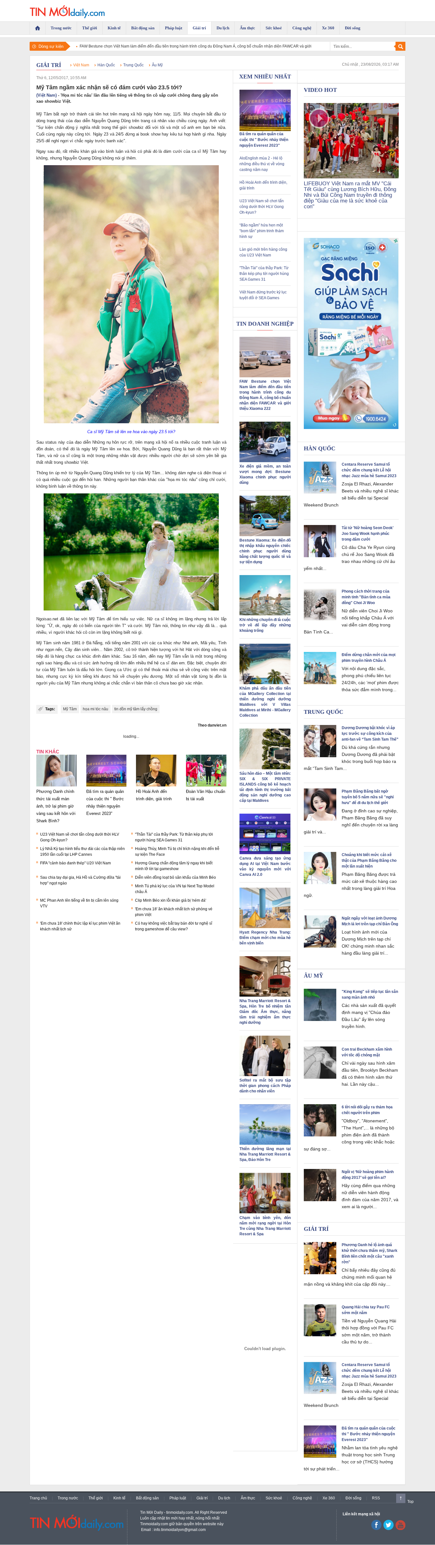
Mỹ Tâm (70, 709)
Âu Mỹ (157, 65)
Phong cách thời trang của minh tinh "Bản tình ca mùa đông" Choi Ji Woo (366, 597)
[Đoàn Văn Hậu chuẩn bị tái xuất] (206, 786)
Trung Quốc (133, 65)
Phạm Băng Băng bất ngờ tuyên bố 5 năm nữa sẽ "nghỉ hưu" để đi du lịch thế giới (368, 797)
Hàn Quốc (106, 65)
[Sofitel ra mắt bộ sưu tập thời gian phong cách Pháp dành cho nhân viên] (264, 1075)
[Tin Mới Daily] (67, 10)
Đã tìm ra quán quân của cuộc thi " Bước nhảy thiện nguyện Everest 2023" (263, 140)
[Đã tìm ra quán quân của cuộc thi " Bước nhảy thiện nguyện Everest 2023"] (106, 786)
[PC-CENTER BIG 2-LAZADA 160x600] (265, 1349)
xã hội (136, 114)
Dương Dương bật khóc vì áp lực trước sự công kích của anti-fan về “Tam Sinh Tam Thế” (370, 734)
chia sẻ (177, 669)
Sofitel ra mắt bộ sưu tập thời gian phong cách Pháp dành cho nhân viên (265, 1085)
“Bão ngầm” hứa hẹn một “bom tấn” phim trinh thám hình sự (261, 231)
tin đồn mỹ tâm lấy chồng (135, 709)
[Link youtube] (376, 1529)
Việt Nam (81, 65)
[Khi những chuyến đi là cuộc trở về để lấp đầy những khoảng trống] (264, 614)
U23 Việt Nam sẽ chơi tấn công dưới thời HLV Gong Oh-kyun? (261, 207)
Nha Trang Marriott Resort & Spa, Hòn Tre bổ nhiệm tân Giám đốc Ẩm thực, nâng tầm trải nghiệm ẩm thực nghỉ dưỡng (265, 1012)
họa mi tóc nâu (95, 709)
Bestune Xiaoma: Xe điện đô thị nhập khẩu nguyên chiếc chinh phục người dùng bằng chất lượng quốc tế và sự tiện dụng (265, 551)
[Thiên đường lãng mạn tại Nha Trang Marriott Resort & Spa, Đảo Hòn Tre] (264, 1143)
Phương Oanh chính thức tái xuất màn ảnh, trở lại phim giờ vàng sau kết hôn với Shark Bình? (55, 806)
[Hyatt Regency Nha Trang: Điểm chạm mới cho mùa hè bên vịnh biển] (264, 927)
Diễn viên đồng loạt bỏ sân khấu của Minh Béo (175, 877)
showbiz (136, 127)
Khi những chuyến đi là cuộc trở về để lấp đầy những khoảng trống (265, 625)
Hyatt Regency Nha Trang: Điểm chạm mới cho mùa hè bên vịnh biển (265, 937)
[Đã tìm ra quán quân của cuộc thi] (265, 130)
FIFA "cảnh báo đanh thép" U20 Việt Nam (75, 863)
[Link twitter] (388, 1529)
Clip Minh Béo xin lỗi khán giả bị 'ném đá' (170, 900)
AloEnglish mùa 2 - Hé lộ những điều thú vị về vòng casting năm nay (261, 164)
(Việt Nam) (46, 95)
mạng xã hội (155, 442)
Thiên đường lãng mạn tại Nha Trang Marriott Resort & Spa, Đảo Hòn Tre (265, 1154)
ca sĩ (196, 151)
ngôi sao (44, 663)
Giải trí (48, 65)
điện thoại (212, 472)
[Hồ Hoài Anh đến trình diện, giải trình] (156, 786)
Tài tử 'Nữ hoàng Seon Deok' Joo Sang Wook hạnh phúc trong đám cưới (368, 534)
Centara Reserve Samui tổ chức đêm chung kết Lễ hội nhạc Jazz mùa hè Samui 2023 (369, 470)
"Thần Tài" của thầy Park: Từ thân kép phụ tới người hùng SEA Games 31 (264, 274)
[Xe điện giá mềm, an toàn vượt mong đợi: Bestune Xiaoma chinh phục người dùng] (264, 461)
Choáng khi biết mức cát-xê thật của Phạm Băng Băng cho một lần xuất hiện (369, 861)
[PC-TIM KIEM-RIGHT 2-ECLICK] (351, 333)
